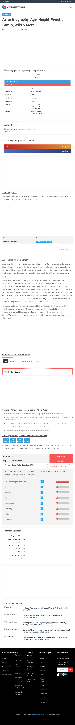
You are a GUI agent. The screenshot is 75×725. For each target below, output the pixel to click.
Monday (8, 492)
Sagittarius (44, 689)
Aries (42, 658)
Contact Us (6, 666)
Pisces (42, 702)
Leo (41, 675)
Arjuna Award (19, 677)
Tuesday (8, 498)
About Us (5, 671)
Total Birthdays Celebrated (15, 482)
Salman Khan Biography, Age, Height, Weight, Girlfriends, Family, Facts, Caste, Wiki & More (45, 638)
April (33, 88)
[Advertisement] (37, 48)
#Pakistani (6, 14)
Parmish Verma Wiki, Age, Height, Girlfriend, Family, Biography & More (43, 616)
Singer (37, 78)
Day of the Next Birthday (13, 461)
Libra (42, 681)
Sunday (7, 487)
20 (30, 88)
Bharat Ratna (19, 681)
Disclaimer (5, 662)
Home (4, 658)
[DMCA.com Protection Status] (62, 674)
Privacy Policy (7, 675)
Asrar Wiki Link (63, 249)
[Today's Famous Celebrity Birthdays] (13, 7)
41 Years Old (33, 98)
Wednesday (9, 503)
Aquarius (43, 698)
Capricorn (43, 694)
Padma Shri (18, 660)
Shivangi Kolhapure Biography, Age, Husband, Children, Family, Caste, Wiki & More (44, 624)
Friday (7, 514)
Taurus (32, 101)
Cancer (42, 671)
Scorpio (42, 685)
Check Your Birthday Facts (58, 466)
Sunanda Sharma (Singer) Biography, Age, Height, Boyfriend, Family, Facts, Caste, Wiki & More (46, 631)
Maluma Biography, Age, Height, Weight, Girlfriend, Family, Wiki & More (45, 609)
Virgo (42, 679)
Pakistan (32, 95)
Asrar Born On (8, 456)
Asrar (37, 75)
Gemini (42, 666)
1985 (36, 88)
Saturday (40, 88)
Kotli (31, 91)
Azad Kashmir (37, 91)
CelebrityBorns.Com (38, 714)
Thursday (8, 509)
